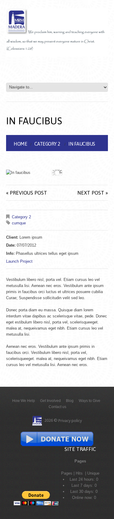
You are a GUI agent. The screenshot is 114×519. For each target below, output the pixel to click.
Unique (93, 473)
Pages (66, 473)
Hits (80, 473)
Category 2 (47, 144)
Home (20, 144)
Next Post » (92, 193)
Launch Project (19, 261)
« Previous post (26, 193)
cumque (19, 223)
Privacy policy (70, 420)
